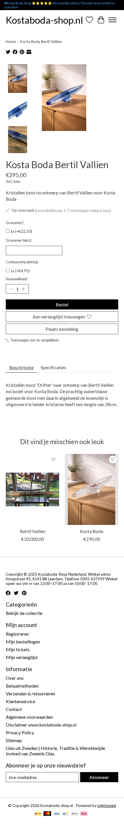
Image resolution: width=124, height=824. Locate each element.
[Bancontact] (65, 814)
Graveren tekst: (19, 240)
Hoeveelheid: (17, 279)
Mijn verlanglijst (22, 657)
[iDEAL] (38, 814)
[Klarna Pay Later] (83, 814)
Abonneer (99, 777)
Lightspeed (106, 805)
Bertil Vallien (32, 531)
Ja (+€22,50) (21, 231)
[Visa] (56, 814)
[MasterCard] (47, 814)
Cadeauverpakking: (22, 262)
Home (11, 41)
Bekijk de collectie (24, 613)
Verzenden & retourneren (30, 693)
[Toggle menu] (112, 20)
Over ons (15, 678)
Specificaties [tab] (53, 367)
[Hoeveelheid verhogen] (23, 288)
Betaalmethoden (22, 685)
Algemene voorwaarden (29, 717)
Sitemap (14, 740)
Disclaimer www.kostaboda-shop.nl (41, 724)
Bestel (62, 304)
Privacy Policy (20, 732)
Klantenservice (20, 701)
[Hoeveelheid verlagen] (11, 288)
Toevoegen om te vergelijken (34, 340)
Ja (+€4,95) (20, 271)
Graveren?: (15, 222)
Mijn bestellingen (23, 641)
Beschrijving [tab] (21, 367)
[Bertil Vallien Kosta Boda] (91, 489)
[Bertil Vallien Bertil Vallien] (32, 489)
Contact (14, 709)
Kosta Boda (91, 531)
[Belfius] (74, 814)
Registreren (17, 634)
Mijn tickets (18, 649)
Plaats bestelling (62, 329)
